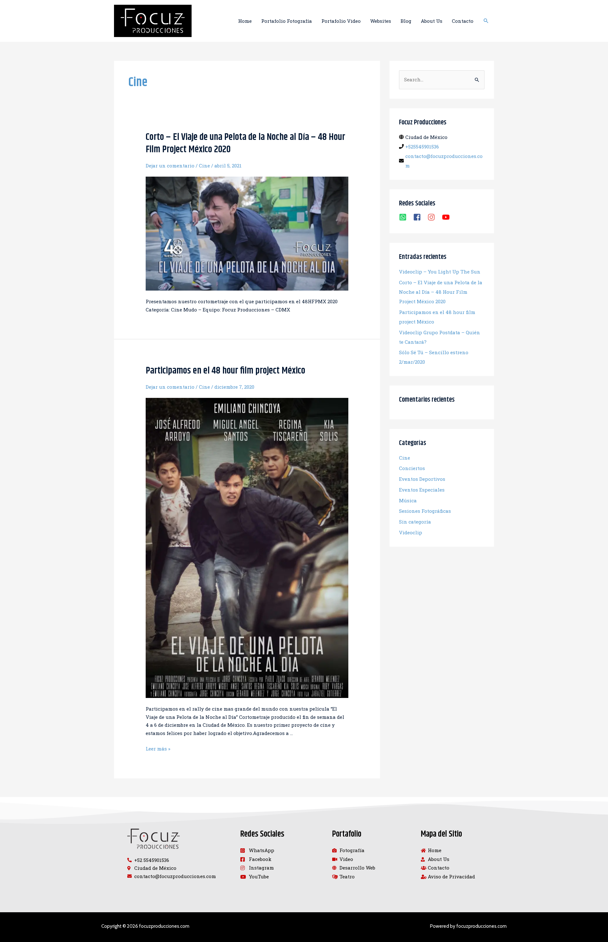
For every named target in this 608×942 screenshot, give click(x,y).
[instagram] (434, 217)
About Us (431, 21)
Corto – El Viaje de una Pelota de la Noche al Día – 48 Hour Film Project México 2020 (245, 143)
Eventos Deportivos (422, 479)
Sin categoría (415, 521)
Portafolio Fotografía (286, 21)
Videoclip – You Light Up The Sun (439, 271)
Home (245, 21)
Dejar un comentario (170, 165)
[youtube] (447, 217)
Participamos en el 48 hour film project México (225, 370)
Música (408, 500)
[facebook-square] (419, 217)
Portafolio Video (341, 21)
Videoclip (410, 532)
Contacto (462, 21)
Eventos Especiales (422, 490)
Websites (380, 21)
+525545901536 (422, 146)
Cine (204, 165)
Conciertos (412, 468)
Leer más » (158, 748)
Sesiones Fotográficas (425, 511)
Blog (406, 21)
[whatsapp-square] (405, 217)
